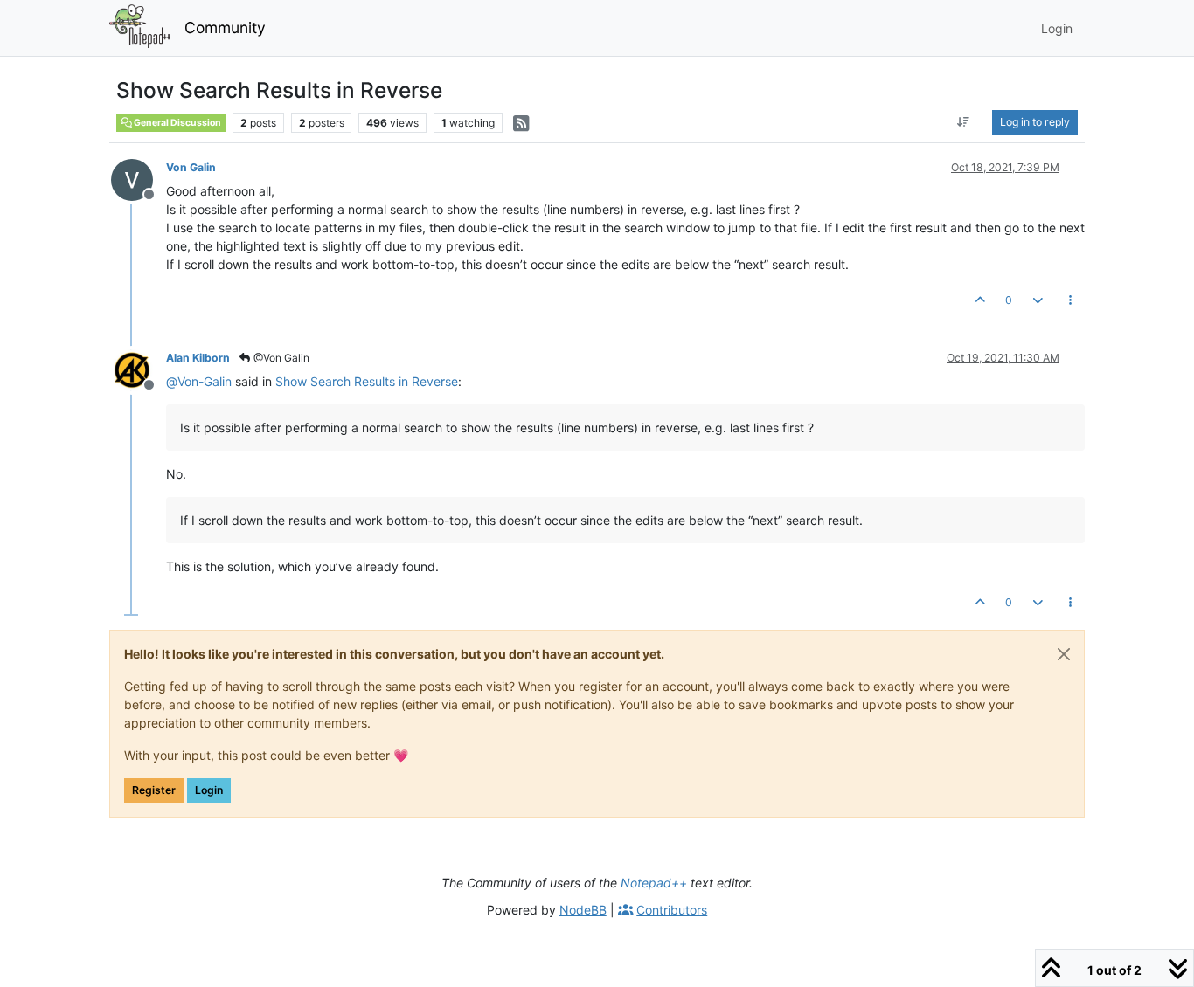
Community (225, 27)
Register (154, 790)
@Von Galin (280, 357)
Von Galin (191, 167)
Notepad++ (654, 882)
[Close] (1064, 654)
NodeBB (583, 909)
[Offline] (138, 178)
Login (209, 790)
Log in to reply (1035, 121)
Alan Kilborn (198, 357)
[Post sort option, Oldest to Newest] (963, 122)
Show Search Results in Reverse (366, 381)
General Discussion (176, 122)
